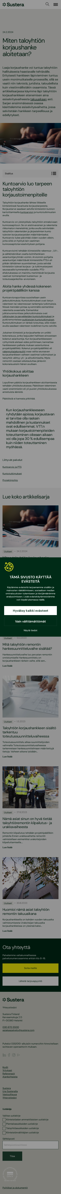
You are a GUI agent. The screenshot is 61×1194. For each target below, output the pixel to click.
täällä (41, 599)
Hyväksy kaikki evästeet (30, 611)
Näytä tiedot (30, 630)
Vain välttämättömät (30, 621)
